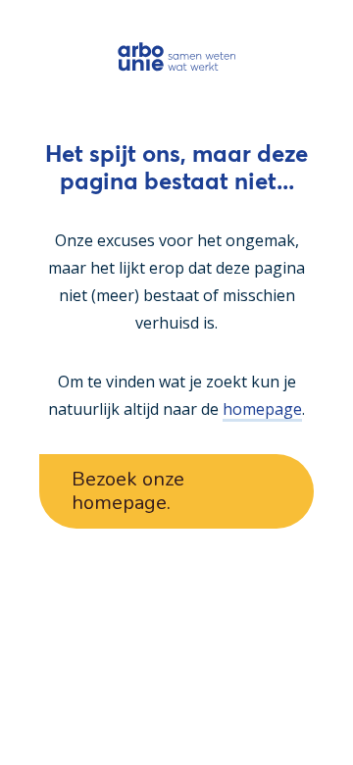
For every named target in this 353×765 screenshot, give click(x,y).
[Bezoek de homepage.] (177, 56)
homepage (262, 409)
